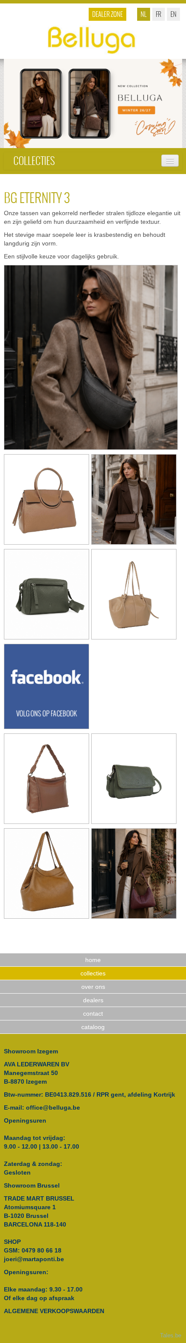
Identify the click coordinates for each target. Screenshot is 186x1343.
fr (158, 14)
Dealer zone (107, 14)
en (173, 14)
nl (144, 14)
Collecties (34, 161)
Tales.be (170, 1336)
